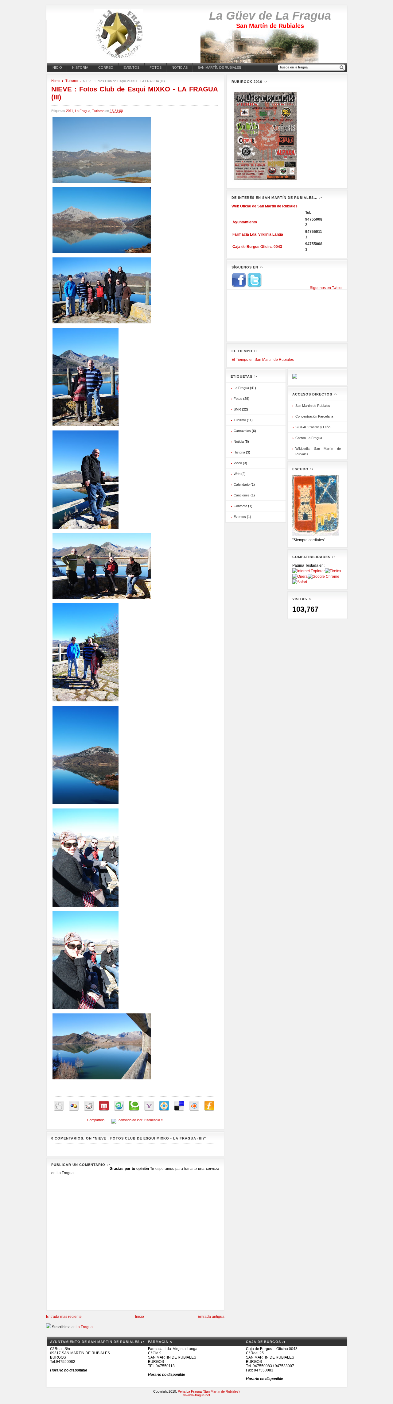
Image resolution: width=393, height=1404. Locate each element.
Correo (105, 67)
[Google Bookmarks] (74, 1106)
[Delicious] (179, 1106)
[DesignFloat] (164, 1106)
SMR (237, 409)
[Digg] (59, 1106)
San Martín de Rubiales (219, 67)
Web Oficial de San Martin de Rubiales (265, 206)
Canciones (242, 495)
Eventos (131, 67)
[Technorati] (134, 1106)
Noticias (180, 67)
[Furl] (209, 1106)
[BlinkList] (194, 1106)
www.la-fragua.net (196, 1395)
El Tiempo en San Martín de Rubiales (263, 359)
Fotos (155, 67)
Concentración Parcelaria (314, 416)
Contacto (240, 506)
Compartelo (95, 1120)
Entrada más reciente (64, 1316)
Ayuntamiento (244, 222)
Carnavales (242, 431)
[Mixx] (104, 1106)
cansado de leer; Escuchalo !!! (141, 1120)
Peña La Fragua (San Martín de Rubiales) (209, 1391)
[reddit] (89, 1106)
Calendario (242, 484)
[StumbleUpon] (119, 1106)
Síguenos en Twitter (326, 288)
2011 (69, 111)
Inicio (57, 67)
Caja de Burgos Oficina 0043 (257, 247)
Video (238, 463)
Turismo (71, 81)
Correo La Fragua (308, 438)
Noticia (239, 441)
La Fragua (82, 111)
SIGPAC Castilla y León (312, 427)
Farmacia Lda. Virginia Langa (257, 234)
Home (55, 81)
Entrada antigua (211, 1316)
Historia (80, 67)
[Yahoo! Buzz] (149, 1106)
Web (237, 474)
